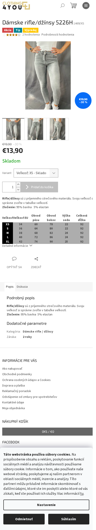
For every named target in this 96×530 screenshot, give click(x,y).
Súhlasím (68, 519)
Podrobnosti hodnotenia (58, 35)
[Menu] (85, 5)
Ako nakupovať (12, 369)
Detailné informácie (15, 246)
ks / (48, 431)
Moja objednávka (13, 408)
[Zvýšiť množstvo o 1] (18, 184)
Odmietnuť (24, 519)
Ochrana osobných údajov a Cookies (26, 380)
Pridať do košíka (42, 187)
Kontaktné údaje (13, 402)
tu (81, 493)
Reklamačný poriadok (16, 391)
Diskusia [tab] (22, 287)
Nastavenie (46, 504)
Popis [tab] (10, 287)
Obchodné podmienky (17, 374)
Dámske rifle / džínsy (38, 331)
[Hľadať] (62, 5)
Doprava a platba (13, 385)
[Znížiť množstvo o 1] (18, 189)
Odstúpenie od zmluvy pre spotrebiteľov (29, 397)
